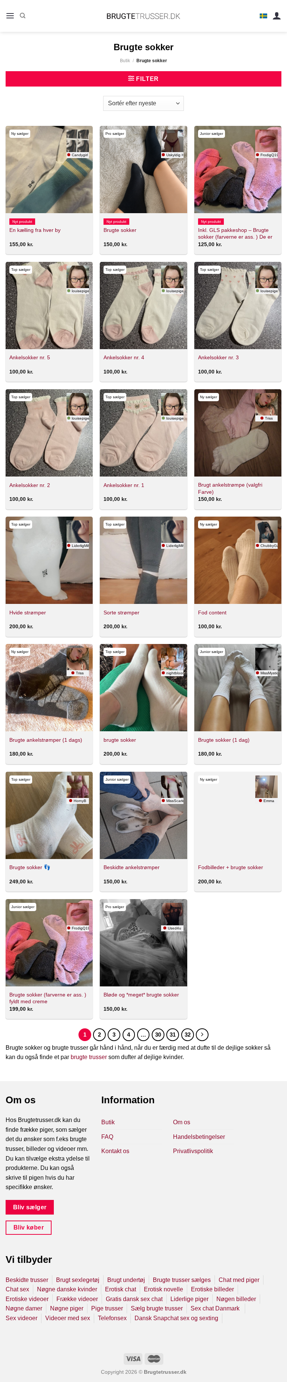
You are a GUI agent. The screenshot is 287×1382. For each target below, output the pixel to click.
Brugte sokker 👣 (29, 867)
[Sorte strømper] (143, 560)
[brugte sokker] (143, 687)
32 (188, 1034)
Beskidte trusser (27, 1280)
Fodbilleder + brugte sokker (230, 867)
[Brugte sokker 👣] (49, 815)
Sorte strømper (121, 613)
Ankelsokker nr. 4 (124, 357)
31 (173, 1034)
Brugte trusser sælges (182, 1280)
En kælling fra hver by (35, 230)
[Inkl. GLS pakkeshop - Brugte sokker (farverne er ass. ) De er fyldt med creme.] (237, 169)
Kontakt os (115, 1151)
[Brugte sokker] (143, 169)
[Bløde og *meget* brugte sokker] (143, 942)
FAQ (107, 1137)
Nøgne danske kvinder (67, 1289)
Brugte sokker (120, 230)
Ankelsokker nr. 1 (124, 485)
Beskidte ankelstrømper (132, 867)
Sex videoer (21, 1318)
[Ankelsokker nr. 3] (237, 305)
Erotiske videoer (27, 1299)
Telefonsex (112, 1318)
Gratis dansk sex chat (134, 1299)
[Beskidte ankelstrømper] (143, 815)
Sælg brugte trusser (157, 1308)
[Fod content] (237, 560)
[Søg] (22, 16)
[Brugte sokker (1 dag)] (237, 687)
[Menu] (10, 16)
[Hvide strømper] (49, 560)
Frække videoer (77, 1299)
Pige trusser (107, 1308)
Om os (181, 1122)
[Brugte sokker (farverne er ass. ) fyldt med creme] (49, 942)
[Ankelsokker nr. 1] (143, 433)
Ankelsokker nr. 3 (218, 357)
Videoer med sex (67, 1318)
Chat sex (17, 1289)
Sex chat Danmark (216, 1308)
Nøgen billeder (236, 1299)
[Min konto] (276, 16)
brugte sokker (120, 740)
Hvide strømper (27, 613)
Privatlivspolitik (193, 1151)
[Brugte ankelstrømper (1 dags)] (49, 687)
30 (158, 1034)
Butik (125, 60)
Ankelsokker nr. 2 (29, 485)
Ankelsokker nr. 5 (29, 357)
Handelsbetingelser (199, 1137)
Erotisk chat (120, 1289)
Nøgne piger (66, 1308)
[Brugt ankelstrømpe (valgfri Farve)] (237, 433)
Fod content (212, 613)
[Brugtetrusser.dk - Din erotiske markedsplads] (143, 16)
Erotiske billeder (212, 1289)
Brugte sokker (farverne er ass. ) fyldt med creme (47, 998)
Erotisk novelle (163, 1289)
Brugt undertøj (126, 1280)
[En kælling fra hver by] (49, 169)
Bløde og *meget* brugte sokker (141, 995)
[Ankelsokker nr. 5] (49, 305)
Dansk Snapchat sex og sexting (176, 1318)
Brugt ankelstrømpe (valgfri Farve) (230, 488)
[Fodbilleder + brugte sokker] (237, 815)
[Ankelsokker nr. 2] (49, 433)
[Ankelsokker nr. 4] (143, 305)
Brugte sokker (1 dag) (224, 740)
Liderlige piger (189, 1299)
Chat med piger (239, 1280)
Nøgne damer (24, 1308)
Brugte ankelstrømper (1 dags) (45, 740)
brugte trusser (89, 1057)
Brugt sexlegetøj (77, 1280)
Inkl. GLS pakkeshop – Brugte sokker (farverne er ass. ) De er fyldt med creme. (235, 237)
